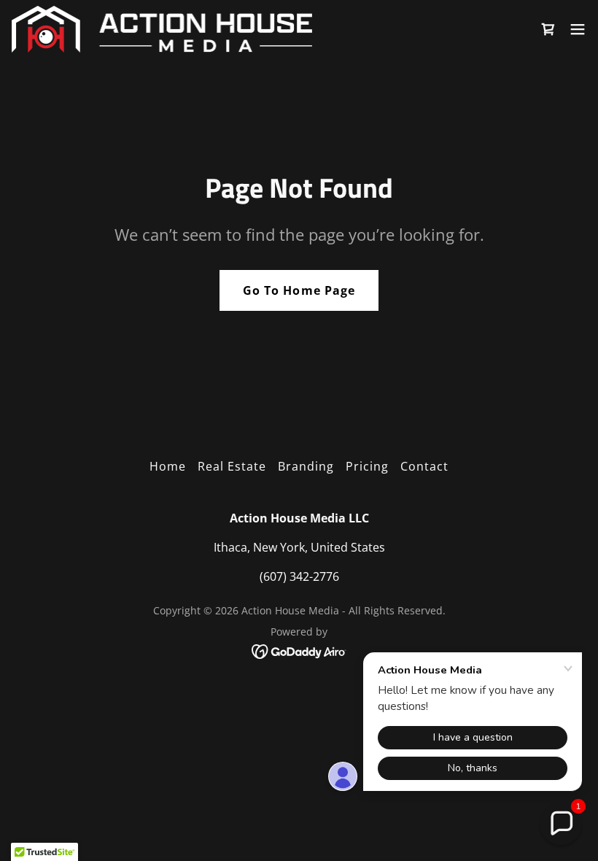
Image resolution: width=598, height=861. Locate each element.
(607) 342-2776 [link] (299, 576)
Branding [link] (306, 466)
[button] (577, 29)
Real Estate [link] (232, 466)
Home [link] (168, 466)
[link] (162, 29)
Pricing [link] (367, 466)
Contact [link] (424, 466)
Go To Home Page (298, 290)
